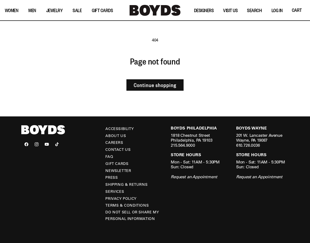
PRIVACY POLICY (120, 198)
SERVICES (114, 191)
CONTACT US (118, 149)
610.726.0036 (248, 145)
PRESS (111, 177)
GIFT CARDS (116, 163)
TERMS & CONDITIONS (127, 205)
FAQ (109, 156)
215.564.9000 (183, 145)
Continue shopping (155, 84)
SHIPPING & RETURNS (126, 184)
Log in (277, 10)
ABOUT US (115, 135)
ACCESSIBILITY (119, 128)
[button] (13, 10)
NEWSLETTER (118, 170)
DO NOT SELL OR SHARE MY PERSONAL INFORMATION (132, 215)
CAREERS (114, 142)
